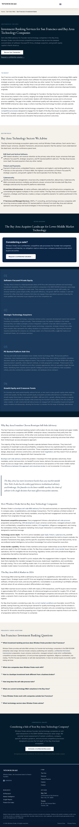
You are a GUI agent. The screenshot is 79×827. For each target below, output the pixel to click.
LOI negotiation (43, 525)
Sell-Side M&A (10, 11)
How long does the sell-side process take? (19, 682)
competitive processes (9, 111)
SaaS (46, 535)
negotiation (49, 452)
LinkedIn (8, 780)
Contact (43, 785)
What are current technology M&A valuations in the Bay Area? (26, 689)
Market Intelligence (9, 796)
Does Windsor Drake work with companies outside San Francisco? (28, 696)
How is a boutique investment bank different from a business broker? (29, 674)
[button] (60, 4)
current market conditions (44, 603)
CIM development (28, 523)
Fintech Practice (46, 779)
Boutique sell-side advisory (11, 459)
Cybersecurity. (9, 178)
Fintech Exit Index (8, 802)
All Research (7, 793)
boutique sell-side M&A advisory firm (28, 508)
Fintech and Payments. (12, 166)
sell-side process (63, 520)
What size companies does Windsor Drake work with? (23, 667)
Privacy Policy (71, 823)
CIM (58, 331)
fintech (52, 535)
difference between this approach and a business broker (25, 466)
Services (43, 776)
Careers (43, 782)
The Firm (43, 773)
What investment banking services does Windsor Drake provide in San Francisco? (34, 643)
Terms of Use (61, 823)
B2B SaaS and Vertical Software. (15, 154)
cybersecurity (60, 535)
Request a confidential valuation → (12, 57)
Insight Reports (7, 799)
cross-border (59, 549)
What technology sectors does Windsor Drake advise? (23, 703)
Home (3, 11)
